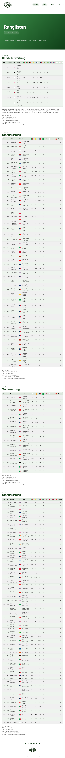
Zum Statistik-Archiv (11, 33)
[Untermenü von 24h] (63, 5)
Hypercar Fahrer (21, 40)
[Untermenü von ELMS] (48, 5)
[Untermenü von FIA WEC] (40, 5)
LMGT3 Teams (32, 40)
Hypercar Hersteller (9, 40)
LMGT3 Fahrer (42, 40)
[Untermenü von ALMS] (56, 5)
